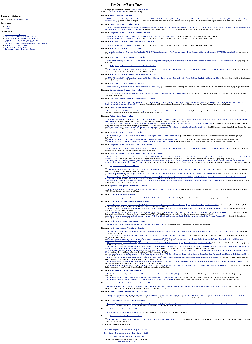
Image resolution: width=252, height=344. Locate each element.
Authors (127, 333)
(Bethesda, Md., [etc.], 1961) (142, 189)
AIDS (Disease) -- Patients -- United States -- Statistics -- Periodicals (132, 41)
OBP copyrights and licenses (126, 341)
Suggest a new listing (140, 330)
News (116, 336)
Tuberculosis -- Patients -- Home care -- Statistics (20, 49)
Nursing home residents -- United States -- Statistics (127, 228)
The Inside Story (139, 336)
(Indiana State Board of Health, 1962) (143, 319)
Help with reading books (112, 330)
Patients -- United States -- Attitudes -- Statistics (125, 309)
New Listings (119, 333)
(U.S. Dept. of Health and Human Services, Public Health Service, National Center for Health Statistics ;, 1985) (164, 180)
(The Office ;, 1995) (133, 87)
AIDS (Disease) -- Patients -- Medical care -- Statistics (21, 38)
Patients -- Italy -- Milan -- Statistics (16, 45)
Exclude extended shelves (140, 10)
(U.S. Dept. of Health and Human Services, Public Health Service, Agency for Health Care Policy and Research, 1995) (167, 69)
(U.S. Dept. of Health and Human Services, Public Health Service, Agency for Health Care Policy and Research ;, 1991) (163, 78)
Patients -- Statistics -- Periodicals (15, 35)
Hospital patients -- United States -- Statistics (124, 166)
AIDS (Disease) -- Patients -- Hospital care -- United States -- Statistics (133, 74)
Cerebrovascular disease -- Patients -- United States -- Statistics (130, 283)
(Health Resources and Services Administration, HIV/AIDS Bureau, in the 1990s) (172, 52)
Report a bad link (127, 330)
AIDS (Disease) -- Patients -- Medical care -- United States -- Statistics (133, 66)
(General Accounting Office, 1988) (135, 224)
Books (110, 336)
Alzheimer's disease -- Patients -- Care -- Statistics (20, 42)
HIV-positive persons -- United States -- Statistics (126, 132)
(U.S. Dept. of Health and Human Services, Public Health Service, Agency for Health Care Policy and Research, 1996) (166, 208)
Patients (7, 26)
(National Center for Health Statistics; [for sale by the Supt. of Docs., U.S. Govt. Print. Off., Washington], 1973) (172, 231)
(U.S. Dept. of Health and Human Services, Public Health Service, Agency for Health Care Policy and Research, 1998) (146, 235)
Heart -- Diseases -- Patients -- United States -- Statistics (128, 300)
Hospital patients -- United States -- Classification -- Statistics (130, 201)
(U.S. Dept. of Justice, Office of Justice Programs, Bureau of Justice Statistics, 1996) (140, 141)
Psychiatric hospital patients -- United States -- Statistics (128, 186)
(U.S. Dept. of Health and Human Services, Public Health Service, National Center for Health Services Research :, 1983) (163, 173)
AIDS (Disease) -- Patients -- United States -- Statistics (127, 270)
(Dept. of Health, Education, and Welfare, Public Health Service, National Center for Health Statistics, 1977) (176, 261)
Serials (146, 333)
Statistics (7, 28)
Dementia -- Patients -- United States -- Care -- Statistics (128, 291)
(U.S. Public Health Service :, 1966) (156, 127)
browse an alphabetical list (117, 11)
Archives (129, 336)
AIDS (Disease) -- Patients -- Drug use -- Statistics (20, 36)
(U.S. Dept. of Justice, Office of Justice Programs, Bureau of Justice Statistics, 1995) (143, 136)
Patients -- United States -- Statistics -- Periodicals (126, 24)
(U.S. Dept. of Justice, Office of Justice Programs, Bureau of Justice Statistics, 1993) (141, 36)
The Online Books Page (126, 4)
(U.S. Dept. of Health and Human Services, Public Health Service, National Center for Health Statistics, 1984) (161, 169)
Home (105, 333)
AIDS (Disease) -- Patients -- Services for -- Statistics (21, 40)
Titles (133, 333)
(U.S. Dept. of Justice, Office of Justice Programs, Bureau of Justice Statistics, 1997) (143, 139)
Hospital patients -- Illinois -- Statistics (122, 194)
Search (111, 333)
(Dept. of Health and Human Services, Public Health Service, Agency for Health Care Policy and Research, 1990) (168, 265)
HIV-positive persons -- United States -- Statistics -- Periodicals (130, 33)
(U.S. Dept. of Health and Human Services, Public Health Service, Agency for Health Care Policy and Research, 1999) (146, 93)
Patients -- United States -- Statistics (16, 47)
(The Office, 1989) (124, 312)
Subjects (139, 333)
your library (16, 19)
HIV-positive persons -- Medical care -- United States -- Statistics (131, 145)
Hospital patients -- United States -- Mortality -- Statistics (128, 221)
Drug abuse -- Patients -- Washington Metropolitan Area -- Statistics (26, 43)
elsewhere (25, 19)
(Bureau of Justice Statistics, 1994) (122, 38)
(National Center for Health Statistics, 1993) (159, 123)
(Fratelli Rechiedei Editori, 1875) (148, 111)
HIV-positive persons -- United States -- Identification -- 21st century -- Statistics (136, 153)
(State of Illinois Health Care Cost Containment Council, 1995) (143, 198)
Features (122, 336)
